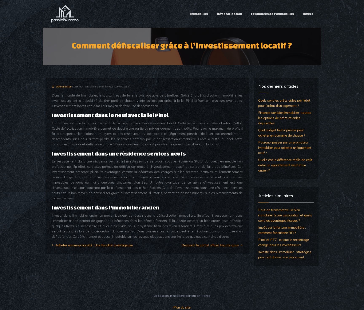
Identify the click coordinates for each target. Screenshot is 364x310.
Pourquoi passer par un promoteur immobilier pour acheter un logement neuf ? (284, 147)
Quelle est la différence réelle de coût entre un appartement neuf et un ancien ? (285, 165)
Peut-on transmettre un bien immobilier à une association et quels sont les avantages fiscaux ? (285, 215)
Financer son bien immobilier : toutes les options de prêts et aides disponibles (284, 118)
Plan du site (182, 307)
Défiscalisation (229, 14)
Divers (308, 14)
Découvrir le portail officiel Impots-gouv (210, 245)
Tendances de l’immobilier (272, 14)
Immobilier (199, 14)
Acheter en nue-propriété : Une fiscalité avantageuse (94, 245)
